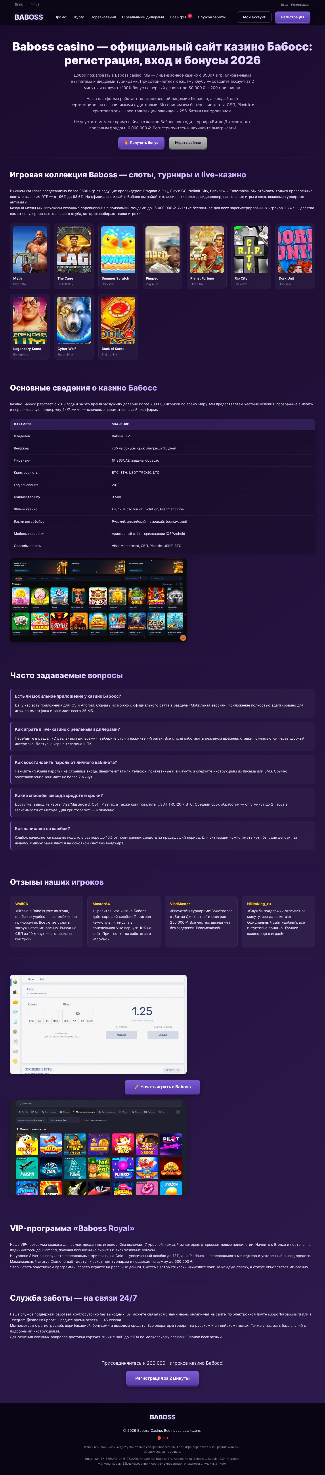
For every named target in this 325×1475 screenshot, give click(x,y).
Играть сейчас (188, 142)
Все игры (180, 16)
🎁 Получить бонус (141, 142)
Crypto (78, 17)
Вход (284, 4)
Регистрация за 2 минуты (162, 1378)
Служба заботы (212, 17)
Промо (60, 17)
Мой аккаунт (254, 17)
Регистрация (300, 4)
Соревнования (103, 17)
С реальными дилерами (143, 17)
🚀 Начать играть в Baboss (162, 1086)
